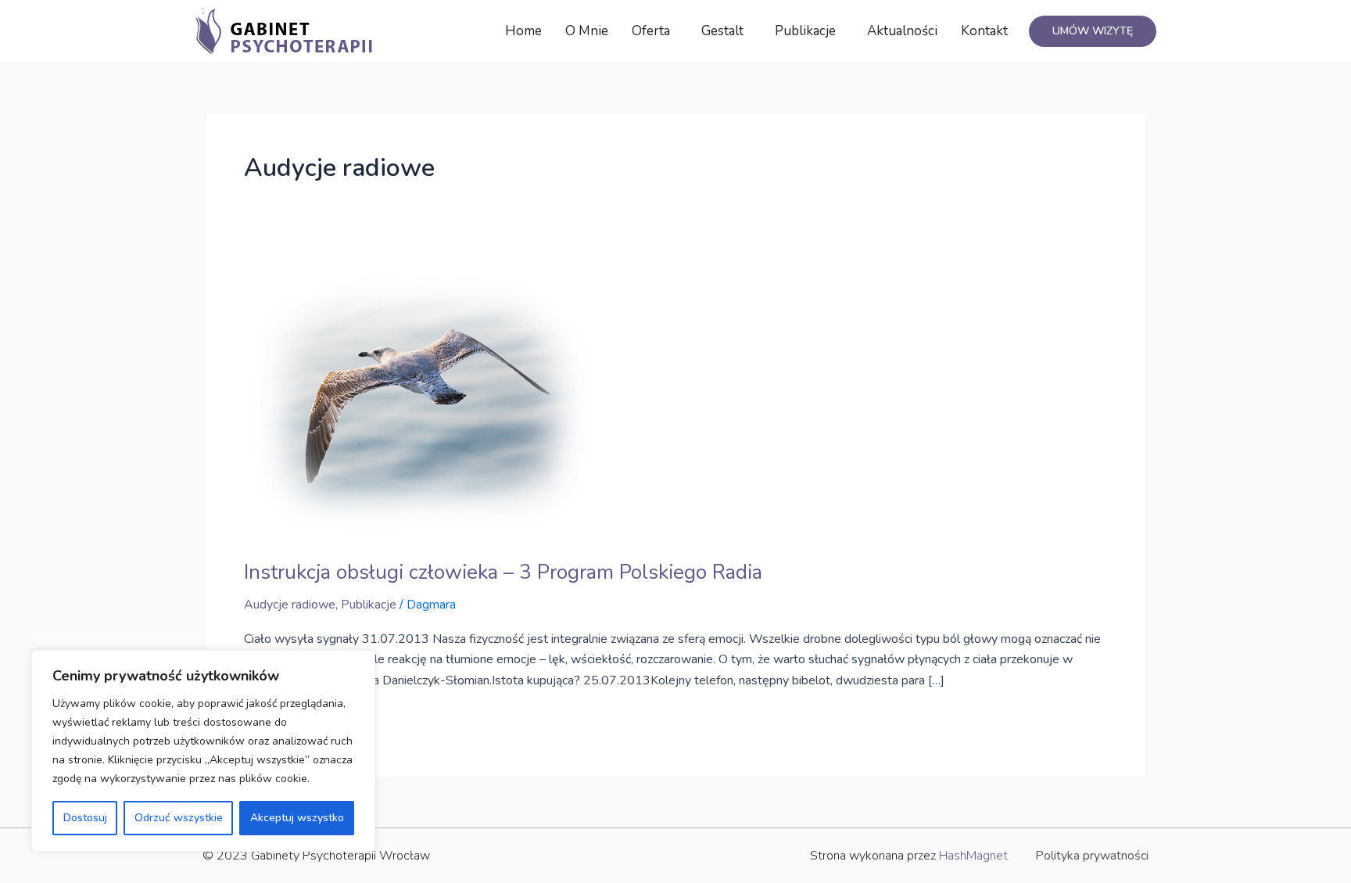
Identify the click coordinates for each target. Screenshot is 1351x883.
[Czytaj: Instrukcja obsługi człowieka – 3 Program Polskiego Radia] (416, 401)
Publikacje (368, 604)
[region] (203, 751)
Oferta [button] (651, 31)
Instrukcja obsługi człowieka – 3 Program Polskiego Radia (503, 572)
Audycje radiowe (289, 604)
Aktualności (902, 31)
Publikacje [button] (805, 31)
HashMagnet (973, 855)
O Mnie (586, 31)
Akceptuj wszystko (297, 817)
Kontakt (984, 31)
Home (523, 31)
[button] (655, 31)
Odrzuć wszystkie (178, 817)
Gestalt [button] (722, 31)
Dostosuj (85, 817)
